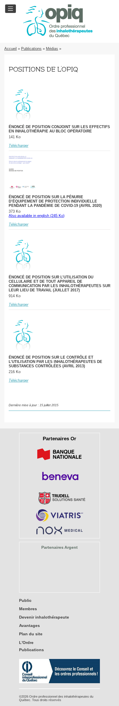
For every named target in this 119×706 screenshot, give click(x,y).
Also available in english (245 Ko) (36, 216)
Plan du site (30, 634)
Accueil (10, 48)
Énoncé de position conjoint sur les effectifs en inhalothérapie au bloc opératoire (59, 129)
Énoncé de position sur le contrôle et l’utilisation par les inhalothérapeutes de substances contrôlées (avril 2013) (55, 361)
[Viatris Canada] (59, 520)
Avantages (29, 625)
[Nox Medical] (59, 533)
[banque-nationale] (59, 461)
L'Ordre (26, 642)
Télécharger (18, 145)
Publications (31, 48)
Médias (52, 48)
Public (25, 600)
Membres (28, 608)
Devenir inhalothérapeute (44, 617)
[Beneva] (59, 482)
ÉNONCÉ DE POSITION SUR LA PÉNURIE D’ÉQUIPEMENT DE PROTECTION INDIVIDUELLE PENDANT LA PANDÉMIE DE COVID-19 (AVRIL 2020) (55, 201)
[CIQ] (59, 682)
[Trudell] (60, 503)
